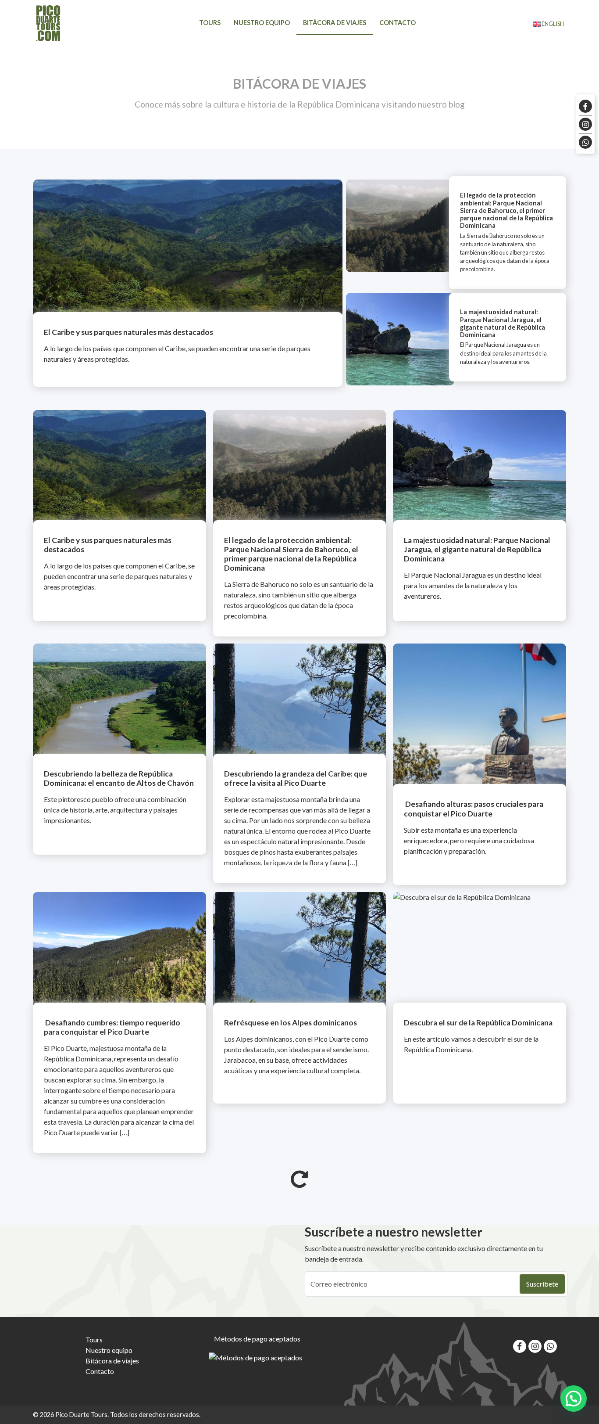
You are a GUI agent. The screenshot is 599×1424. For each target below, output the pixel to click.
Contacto (397, 22)
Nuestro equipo (262, 22)
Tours (210, 22)
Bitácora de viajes (334, 22)
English (552, 23)
